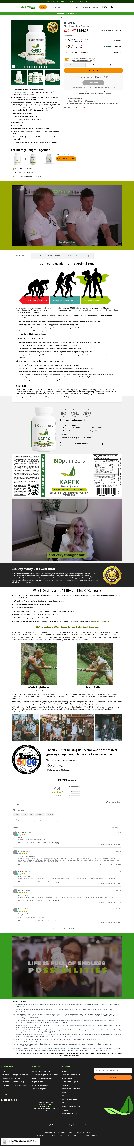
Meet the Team (67, 1103)
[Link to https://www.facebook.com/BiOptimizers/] (2, 1100)
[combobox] (24, 820)
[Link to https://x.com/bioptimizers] (12, 1100)
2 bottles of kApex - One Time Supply (47, 921)
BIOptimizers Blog (38, 1082)
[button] (111, 7)
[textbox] (120, 828)
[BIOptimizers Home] (28, 7)
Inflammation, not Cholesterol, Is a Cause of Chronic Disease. (59, 1044)
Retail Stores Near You (70, 1113)
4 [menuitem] (64, 928)
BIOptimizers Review (69, 1099)
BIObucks (65, 1096)
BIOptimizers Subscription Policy (12, 1082)
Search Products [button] (57, 7)
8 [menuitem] (73, 928)
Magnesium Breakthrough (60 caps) (29, 176)
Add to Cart (95, 70)
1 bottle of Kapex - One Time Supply (47, 843)
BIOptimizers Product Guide (42, 1078)
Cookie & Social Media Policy (82, 1132)
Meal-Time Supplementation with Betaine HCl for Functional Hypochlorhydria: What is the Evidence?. (64, 1009)
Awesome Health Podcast (41, 1071)
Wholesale (66, 1085)
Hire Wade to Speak (39, 1089)
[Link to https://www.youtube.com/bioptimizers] (5, 1100)
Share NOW (93, 83)
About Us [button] (95, 7)
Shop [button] (43, 7)
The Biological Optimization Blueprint (45, 1075)
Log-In (79, 91)
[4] (27, 368)
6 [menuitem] (69, 928)
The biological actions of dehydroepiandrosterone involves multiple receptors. (78, 1025)
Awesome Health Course (71, 1075)
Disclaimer (69, 1132)
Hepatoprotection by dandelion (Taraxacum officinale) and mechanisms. (58, 1005)
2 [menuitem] (60, 928)
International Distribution (71, 1089)
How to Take (72, 256)
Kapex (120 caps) (23, 169)
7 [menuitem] (71, 928)
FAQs (88, 256)
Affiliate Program (68, 1078)
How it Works (54, 256)
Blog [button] (76, 7)
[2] (27, 351)
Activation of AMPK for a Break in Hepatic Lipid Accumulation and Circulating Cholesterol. (57, 1039)
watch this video (81, 444)
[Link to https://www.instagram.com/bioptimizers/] (9, 1100)
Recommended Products (71, 1106)
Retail (64, 1092)
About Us (65, 1071)
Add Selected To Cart (66, 159)
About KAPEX (21, 256)
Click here (92, 93)
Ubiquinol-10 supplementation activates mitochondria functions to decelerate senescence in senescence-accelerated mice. (65, 1021)
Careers (65, 1110)
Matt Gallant (77, 308)
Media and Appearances (40, 1085)
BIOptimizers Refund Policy (10, 1078)
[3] (27, 365)
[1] (30, 348)
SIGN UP (113, 1077)
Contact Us (5, 1071)
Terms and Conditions (50, 1132)
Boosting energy (24, 331)
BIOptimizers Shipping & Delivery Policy (15, 1075)
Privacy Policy (61, 1132)
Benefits (37, 256)
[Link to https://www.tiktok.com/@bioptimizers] (15, 1100)
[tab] (113, 802)
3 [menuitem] (62, 928)
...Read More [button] (54, 862)
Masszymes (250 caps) (25, 172)
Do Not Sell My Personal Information (14, 1085)
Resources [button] (85, 7)
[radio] (75, 787)
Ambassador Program (70, 1082)
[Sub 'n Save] (67, 59)
